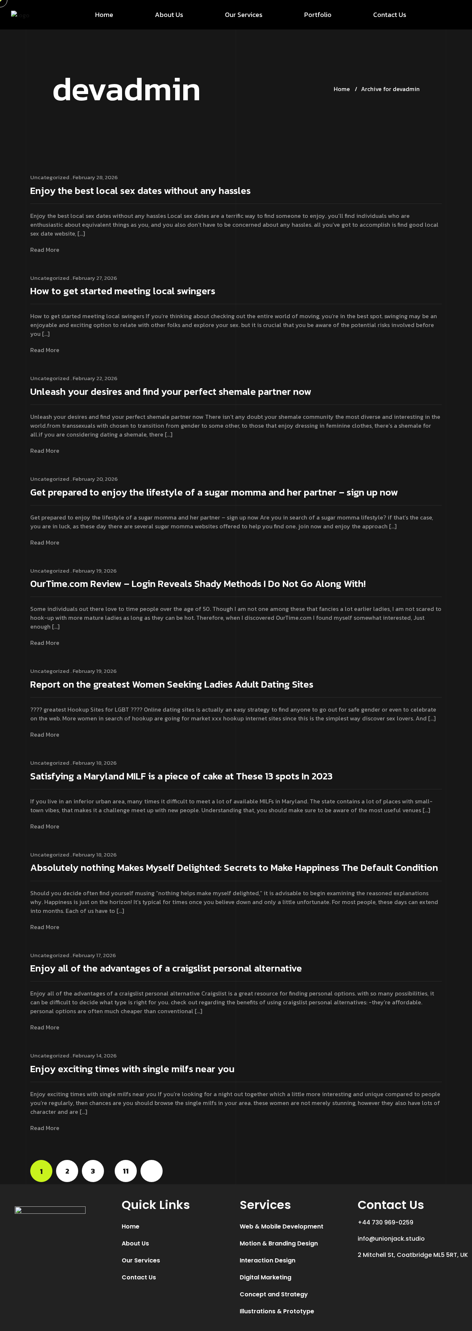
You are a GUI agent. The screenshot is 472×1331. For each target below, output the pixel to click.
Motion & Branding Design (279, 1243)
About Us (169, 15)
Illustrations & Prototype (277, 1311)
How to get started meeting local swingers (122, 291)
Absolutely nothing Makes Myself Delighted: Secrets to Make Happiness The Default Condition (234, 868)
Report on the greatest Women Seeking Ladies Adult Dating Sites (171, 684)
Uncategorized (49, 177)
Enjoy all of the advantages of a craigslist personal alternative (166, 968)
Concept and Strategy (274, 1294)
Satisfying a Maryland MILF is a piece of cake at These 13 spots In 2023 (181, 776)
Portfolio (318, 15)
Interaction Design (267, 1260)
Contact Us (389, 15)
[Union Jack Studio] (20, 15)
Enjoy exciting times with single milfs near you (132, 1069)
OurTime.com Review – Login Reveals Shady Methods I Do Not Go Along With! (198, 584)
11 (126, 1171)
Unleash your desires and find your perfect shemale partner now (171, 392)
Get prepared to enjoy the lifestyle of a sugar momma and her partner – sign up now (214, 492)
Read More (44, 250)
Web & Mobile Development (281, 1226)
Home (104, 15)
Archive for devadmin (390, 88)
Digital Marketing (265, 1277)
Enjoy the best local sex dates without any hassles (140, 191)
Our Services (244, 15)
